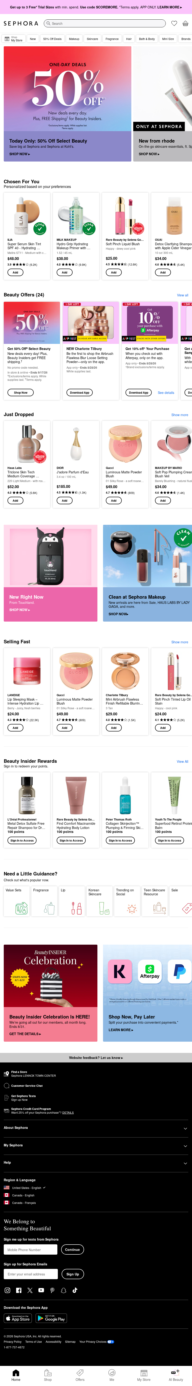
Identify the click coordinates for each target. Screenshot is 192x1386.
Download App (79, 392)
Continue (72, 1249)
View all (182, 295)
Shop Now (20, 392)
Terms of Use (33, 1341)
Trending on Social (125, 892)
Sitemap (70, 1341)
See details (166, 392)
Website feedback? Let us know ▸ (96, 1057)
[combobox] (105, 23)
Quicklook (14, 215)
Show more (179, 414)
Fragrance (41, 890)
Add (15, 272)
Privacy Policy (13, 1341)
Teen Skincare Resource (154, 892)
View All (182, 761)
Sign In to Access (22, 840)
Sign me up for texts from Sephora (31, 1239)
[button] (27, 810)
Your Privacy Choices (93, 1341)
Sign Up (72, 1274)
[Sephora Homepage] (21, 23)
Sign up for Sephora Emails (25, 1264)
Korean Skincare (95, 892)
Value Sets (13, 890)
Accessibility (53, 1341)
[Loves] (174, 23)
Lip (63, 890)
